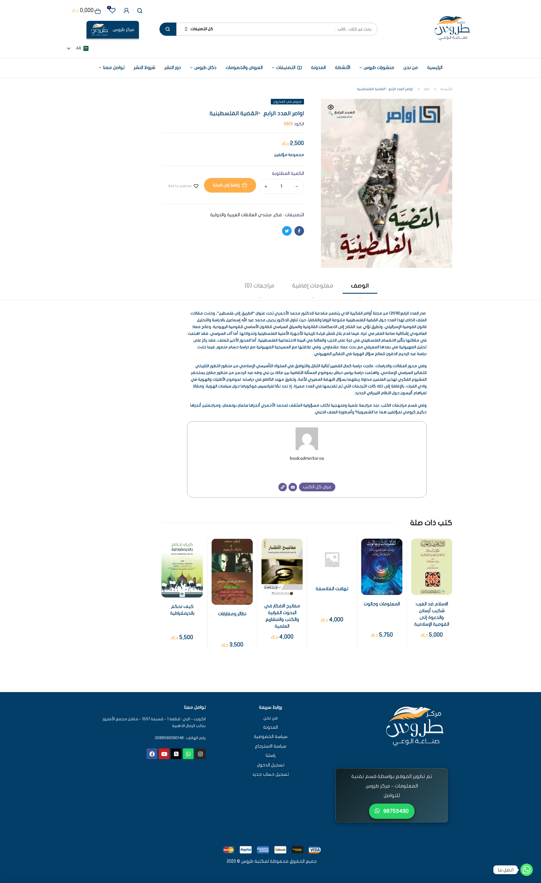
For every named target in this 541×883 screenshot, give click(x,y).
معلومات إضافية (312, 286)
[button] (331, 110)
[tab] (360, 291)
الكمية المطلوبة (288, 173)
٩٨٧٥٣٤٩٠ (395, 811)
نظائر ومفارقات (232, 614)
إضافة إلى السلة (226, 185)
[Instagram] (200, 753)
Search (167, 29)
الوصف (360, 286)
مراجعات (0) (259, 286)
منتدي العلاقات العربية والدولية (241, 215)
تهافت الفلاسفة (332, 589)
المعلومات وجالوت (382, 604)
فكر (426, 89)
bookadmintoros (307, 458)
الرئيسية (446, 89)
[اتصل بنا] (526, 870)
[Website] (282, 487)
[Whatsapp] (188, 753)
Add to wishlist (180, 186)
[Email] (293, 487)
